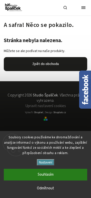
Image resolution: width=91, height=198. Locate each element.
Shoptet (38, 112)
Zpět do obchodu (45, 64)
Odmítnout (45, 188)
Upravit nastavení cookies (45, 106)
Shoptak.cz (59, 112)
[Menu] (83, 8)
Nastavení (45, 162)
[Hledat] (65, 7)
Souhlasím (46, 174)
